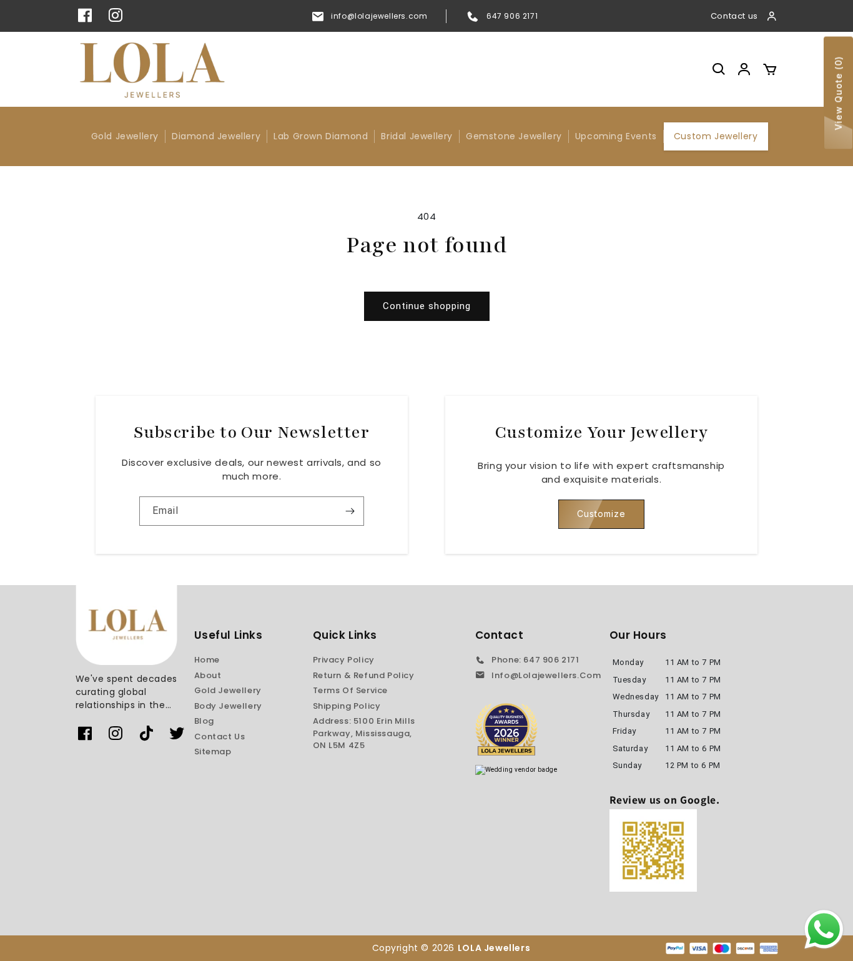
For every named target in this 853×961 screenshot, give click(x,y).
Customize (601, 513)
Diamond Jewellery (216, 136)
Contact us (734, 16)
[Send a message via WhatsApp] (824, 929)
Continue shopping (427, 306)
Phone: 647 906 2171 (535, 660)
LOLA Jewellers (495, 948)
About (208, 675)
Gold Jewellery (125, 136)
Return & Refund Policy (364, 675)
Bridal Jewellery (417, 136)
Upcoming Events (616, 136)
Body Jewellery (228, 706)
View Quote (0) (838, 93)
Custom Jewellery (716, 136)
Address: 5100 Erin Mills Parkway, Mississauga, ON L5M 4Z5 (364, 733)
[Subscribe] (349, 511)
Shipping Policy (347, 706)
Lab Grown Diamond (321, 136)
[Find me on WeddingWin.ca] (516, 770)
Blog (204, 721)
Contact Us (219, 736)
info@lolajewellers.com (379, 16)
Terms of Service (350, 690)
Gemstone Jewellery (514, 136)
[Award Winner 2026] (506, 729)
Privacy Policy (344, 660)
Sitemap (213, 751)
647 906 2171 (512, 16)
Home (207, 660)
